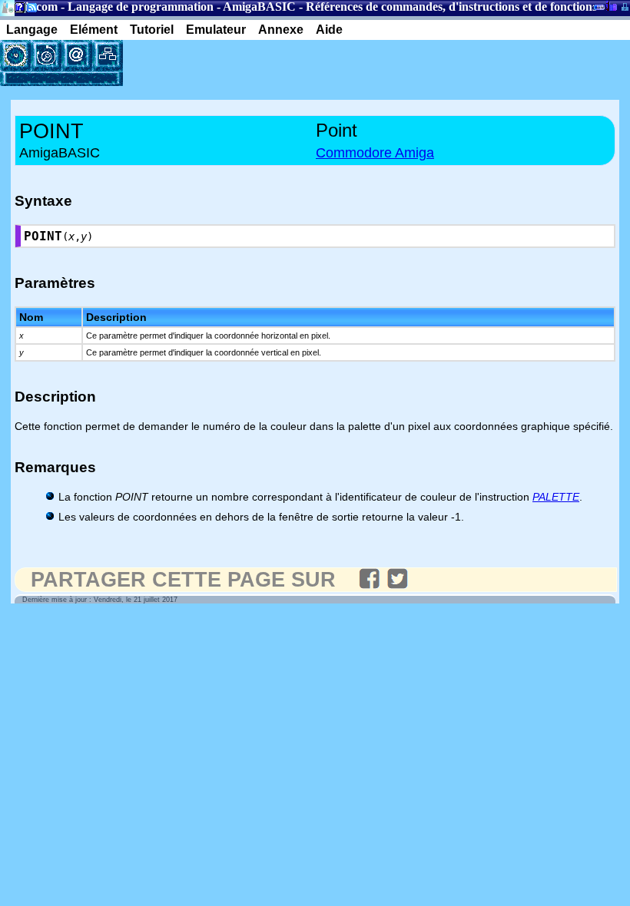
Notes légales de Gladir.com (17, 10)
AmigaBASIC (259, 6)
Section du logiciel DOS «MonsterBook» (599, 10)
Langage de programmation (141, 6)
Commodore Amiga (375, 152)
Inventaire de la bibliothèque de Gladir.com (611, 5)
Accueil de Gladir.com (7, 6)
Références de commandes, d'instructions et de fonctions (451, 6)
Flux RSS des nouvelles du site (29, 10)
